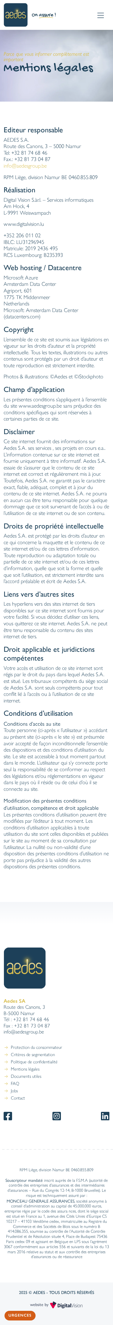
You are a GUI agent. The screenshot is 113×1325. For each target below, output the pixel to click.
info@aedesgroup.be (25, 165)
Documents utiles (26, 1076)
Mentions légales (25, 1069)
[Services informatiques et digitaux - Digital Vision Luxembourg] (66, 1304)
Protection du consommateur (36, 1047)
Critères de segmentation (33, 1054)
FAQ (15, 1083)
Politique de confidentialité (34, 1062)
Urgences (20, 1315)
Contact (18, 1098)
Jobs (14, 1090)
